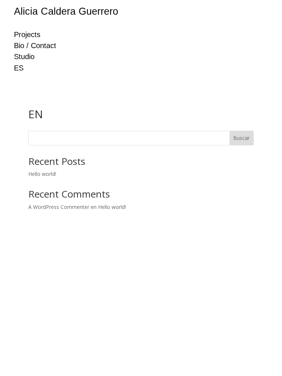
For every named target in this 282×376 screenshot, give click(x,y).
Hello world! (42, 173)
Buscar (241, 137)
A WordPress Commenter (58, 206)
